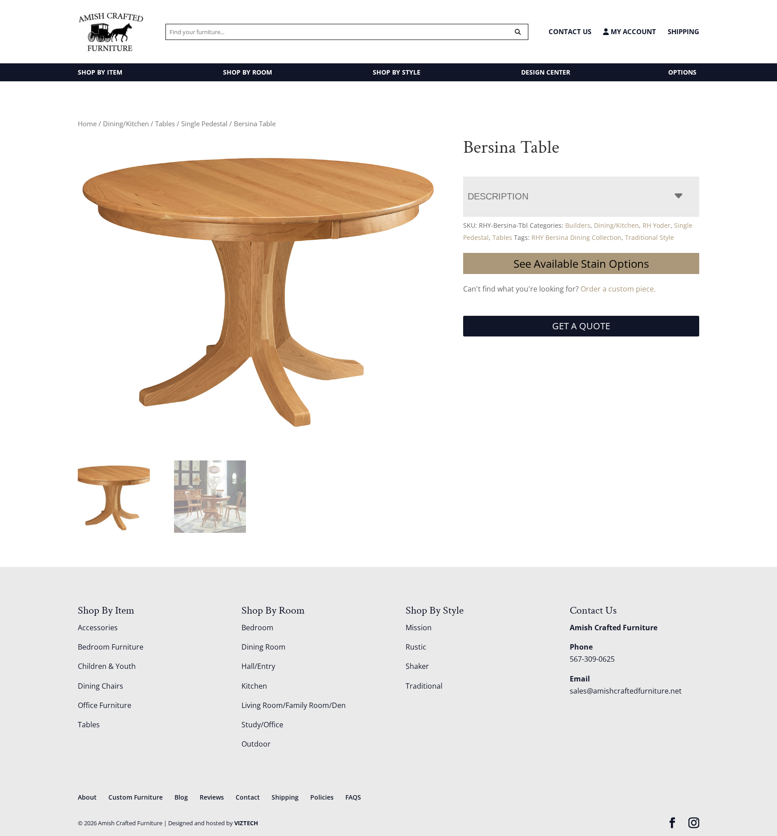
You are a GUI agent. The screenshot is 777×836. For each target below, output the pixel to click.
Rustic (416, 647)
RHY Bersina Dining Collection (576, 237)
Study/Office (262, 725)
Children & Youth (107, 666)
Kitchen (254, 686)
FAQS (353, 797)
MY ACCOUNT (632, 31)
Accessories (98, 628)
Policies (322, 797)
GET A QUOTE (581, 326)
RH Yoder (656, 225)
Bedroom (257, 628)
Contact (248, 797)
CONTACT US (570, 31)
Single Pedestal (204, 123)
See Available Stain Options (581, 263)
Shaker (417, 666)
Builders (577, 225)
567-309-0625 (592, 659)
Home (87, 123)
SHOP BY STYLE (396, 72)
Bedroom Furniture (110, 647)
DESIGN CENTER (545, 72)
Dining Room (263, 647)
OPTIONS (682, 72)
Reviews (212, 797)
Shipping (683, 31)
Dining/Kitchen (126, 123)
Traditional (424, 686)
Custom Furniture (135, 797)
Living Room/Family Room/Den (293, 705)
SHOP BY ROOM (247, 72)
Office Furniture (104, 705)
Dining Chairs (100, 686)
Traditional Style (649, 237)
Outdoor (256, 744)
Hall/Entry (258, 666)
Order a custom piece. (618, 289)
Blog (181, 797)
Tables (165, 123)
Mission (419, 628)
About (87, 797)
